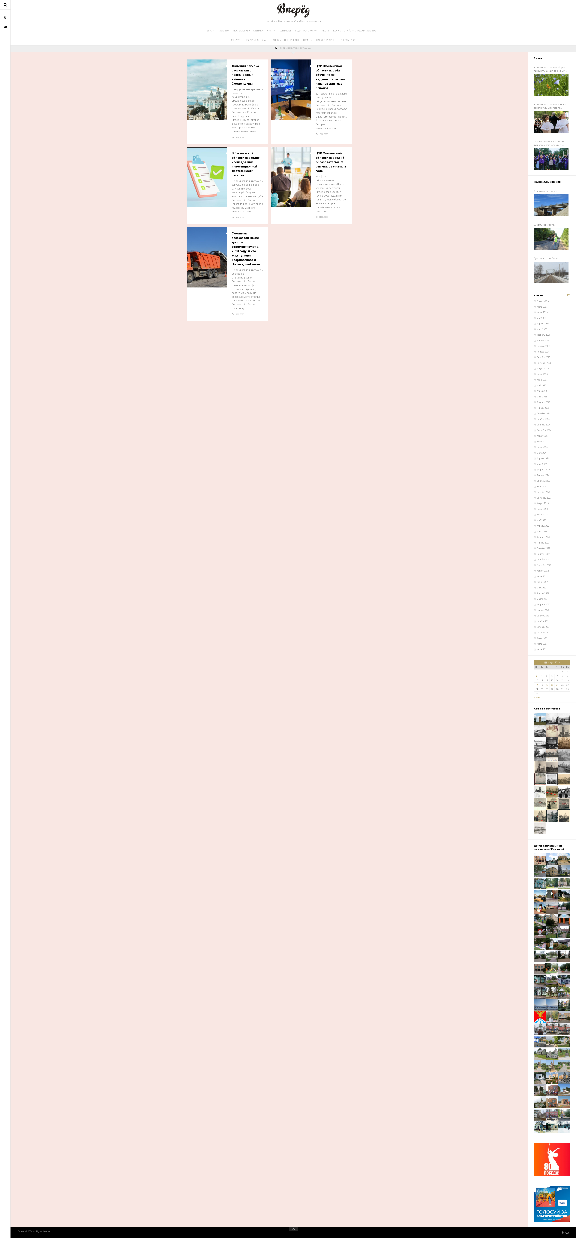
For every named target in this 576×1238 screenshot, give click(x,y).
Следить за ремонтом (544, 225)
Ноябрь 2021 (543, 621)
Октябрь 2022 (543, 559)
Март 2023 (542, 531)
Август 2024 (543, 436)
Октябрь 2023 (543, 492)
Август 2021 (543, 638)
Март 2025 (542, 396)
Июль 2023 (542, 509)
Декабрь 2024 (543, 413)
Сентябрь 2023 (544, 498)
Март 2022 (542, 599)
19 (547, 685)
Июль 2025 (542, 374)
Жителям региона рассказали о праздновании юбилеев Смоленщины (245, 75)
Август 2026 (543, 301)
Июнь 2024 (542, 447)
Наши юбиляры (325, 40)
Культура (224, 31)
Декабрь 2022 (543, 548)
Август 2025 (543, 368)
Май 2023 (541, 520)
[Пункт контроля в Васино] (551, 272)
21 (557, 685)
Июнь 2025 (542, 380)
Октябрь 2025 (543, 357)
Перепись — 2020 (347, 40)
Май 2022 (541, 587)
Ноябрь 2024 (543, 419)
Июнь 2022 (542, 582)
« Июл (537, 697)
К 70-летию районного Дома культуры (354, 31)
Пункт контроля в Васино (546, 258)
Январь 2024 (543, 475)
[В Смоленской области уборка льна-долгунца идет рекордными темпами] (551, 85)
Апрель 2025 (543, 391)
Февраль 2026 (543, 335)
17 (537, 685)
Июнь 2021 (542, 649)
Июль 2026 (542, 307)
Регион (210, 31)
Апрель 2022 (543, 593)
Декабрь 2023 (543, 481)
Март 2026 (542, 329)
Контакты (285, 31)
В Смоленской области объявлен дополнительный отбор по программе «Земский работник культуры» (550, 106)
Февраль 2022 (543, 604)
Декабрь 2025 (543, 346)
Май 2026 (541, 318)
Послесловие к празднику (248, 31)
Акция (325, 31)
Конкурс (235, 40)
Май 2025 (541, 385)
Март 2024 (542, 464)
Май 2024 (541, 453)
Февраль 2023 (543, 537)
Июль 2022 (542, 576)
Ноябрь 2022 (543, 554)
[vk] (5, 27)
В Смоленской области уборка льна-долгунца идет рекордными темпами (550, 69)
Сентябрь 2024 (544, 430)
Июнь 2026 (542, 312)
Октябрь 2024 (543, 425)
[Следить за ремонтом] (551, 239)
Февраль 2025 (543, 402)
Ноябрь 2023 (543, 486)
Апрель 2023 (543, 526)
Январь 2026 (543, 340)
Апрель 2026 (543, 323)
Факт (270, 31)
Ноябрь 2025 (543, 352)
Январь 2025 (543, 408)
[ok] (5, 17)
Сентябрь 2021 (544, 632)
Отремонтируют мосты (545, 191)
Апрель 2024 (543, 458)
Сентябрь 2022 (544, 565)
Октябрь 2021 (543, 627)
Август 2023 (543, 503)
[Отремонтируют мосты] (551, 205)
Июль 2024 (542, 441)
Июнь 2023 (542, 514)
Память (307, 40)
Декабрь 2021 (543, 616)
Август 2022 (543, 571)
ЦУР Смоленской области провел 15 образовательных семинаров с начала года (331, 162)
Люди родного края (306, 31)
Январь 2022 (543, 610)
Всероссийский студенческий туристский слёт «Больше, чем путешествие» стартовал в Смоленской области (549, 143)
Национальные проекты (285, 40)
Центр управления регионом (205, 117)
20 (552, 685)
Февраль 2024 (543, 469)
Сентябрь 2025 (544, 363)
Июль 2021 (542, 644)
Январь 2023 (543, 543)
